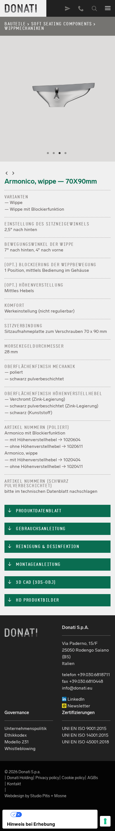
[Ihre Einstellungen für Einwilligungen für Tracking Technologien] (105, 821)
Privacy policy (47, 777)
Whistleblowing (19, 748)
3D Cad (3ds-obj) (31, 582)
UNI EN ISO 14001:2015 (85, 735)
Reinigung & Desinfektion (43, 546)
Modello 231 (16, 741)
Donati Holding (20, 777)
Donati (20, 632)
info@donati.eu (77, 688)
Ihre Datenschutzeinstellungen (55, 814)
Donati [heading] (20, 8)
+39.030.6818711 (81, 8)
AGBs (92, 777)
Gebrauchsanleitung (36, 529)
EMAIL (67, 8)
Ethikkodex (15, 735)
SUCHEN (94, 8)
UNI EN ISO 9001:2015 (84, 728)
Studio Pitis (40, 795)
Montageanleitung (34, 564)
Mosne (60, 795)
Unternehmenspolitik (25, 728)
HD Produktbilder (33, 600)
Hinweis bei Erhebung (31, 824)
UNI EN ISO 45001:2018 (85, 741)
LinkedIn (75, 699)
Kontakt (14, 783)
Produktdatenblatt (34, 511)
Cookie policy (73, 777)
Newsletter (78, 705)
